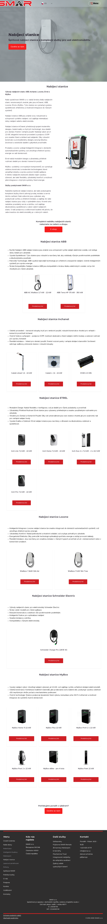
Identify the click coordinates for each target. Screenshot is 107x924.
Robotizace (7, 848)
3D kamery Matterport (61, 848)
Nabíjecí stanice (9, 860)
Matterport (7, 856)
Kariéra (6, 886)
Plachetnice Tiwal (60, 854)
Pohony (6, 867)
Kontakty (6, 894)
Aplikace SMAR (9, 871)
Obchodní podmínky (10, 918)
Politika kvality (9, 875)
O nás (5, 879)
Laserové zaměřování (11, 863)
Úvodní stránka (9, 841)
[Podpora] (17, 882)
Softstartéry (57, 841)
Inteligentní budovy (10, 852)
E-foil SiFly (57, 851)
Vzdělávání (7, 890)
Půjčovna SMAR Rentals (62, 844)
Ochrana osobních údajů (12, 915)
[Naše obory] (17, 845)
